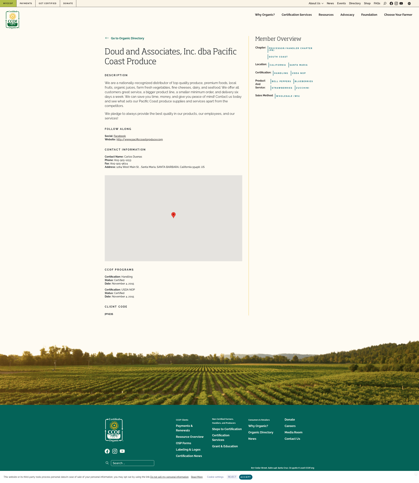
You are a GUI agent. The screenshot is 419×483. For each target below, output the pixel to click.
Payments (26, 3)
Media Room (293, 432)
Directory (355, 3)
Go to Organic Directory (127, 38)
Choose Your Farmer (398, 14)
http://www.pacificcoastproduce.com (140, 139)
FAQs (377, 3)
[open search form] (384, 3)
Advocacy (347, 14)
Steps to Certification (227, 429)
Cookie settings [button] (215, 477)
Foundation (369, 14)
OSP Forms (183, 443)
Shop (367, 3)
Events (341, 3)
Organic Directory (260, 432)
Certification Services (297, 14)
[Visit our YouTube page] (401, 3)
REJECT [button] (232, 477)
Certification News (189, 456)
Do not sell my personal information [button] (169, 477)
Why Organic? (265, 14)
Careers (290, 426)
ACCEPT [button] (246, 477)
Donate (68, 3)
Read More (197, 477)
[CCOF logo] (12, 16)
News (330, 3)
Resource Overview (190, 436)
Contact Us (292, 438)
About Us (314, 3)
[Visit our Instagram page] (396, 3)
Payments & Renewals (184, 428)
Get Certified (47, 3)
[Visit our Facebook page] (391, 3)
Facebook (120, 136)
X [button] (416, 474)
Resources (326, 14)
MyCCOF (8, 3)
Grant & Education (225, 446)
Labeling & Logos (188, 449)
